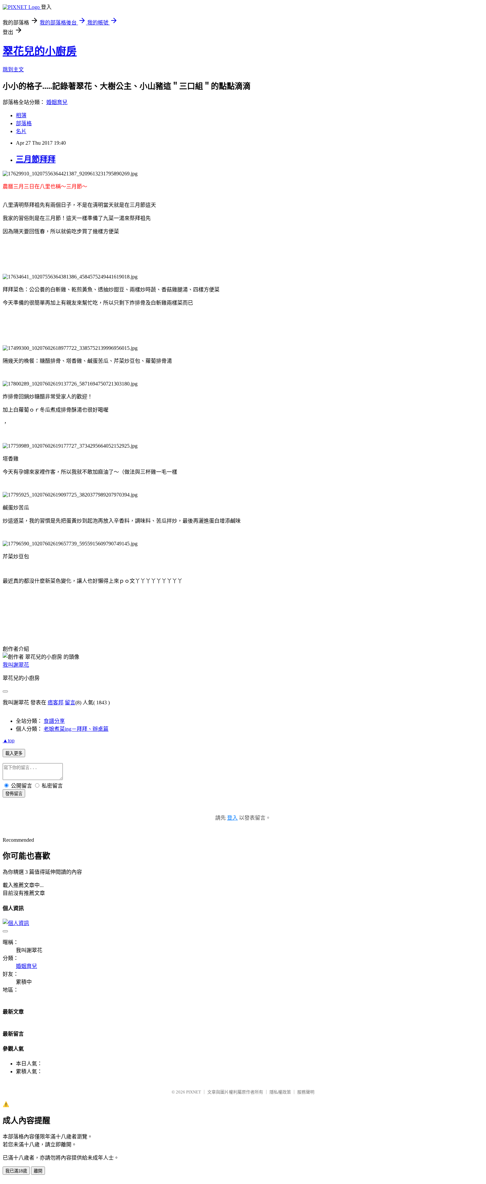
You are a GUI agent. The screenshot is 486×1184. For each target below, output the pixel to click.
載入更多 (13, 753)
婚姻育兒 (56, 102)
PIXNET (193, 1092)
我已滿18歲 (16, 1170)
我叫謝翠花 (16, 665)
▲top (9, 740)
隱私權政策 (280, 1092)
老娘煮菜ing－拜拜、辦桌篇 (76, 729)
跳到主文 (13, 69)
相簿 (21, 115)
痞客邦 (55, 702)
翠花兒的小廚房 (40, 51)
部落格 (24, 123)
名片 (21, 131)
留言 (70, 702)
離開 (38, 1170)
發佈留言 (13, 793)
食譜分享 (54, 721)
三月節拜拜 (36, 159)
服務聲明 (305, 1092)
